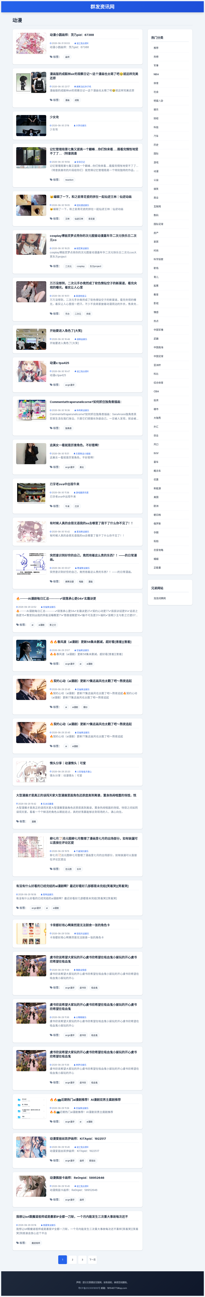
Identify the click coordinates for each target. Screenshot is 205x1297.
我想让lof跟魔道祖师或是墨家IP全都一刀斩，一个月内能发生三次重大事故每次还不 (72, 1217)
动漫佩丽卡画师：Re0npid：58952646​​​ (77, 1178)
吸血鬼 (94, 987)
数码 (156, 215)
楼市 (156, 409)
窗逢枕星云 (81, 296)
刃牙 (77, 506)
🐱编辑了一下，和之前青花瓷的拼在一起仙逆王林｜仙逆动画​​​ (91, 197)
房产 (156, 232)
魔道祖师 (36, 1243)
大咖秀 (157, 417)
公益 (156, 179)
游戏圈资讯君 (82, 492)
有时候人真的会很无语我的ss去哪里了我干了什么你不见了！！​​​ (92, 523)
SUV (156, 453)
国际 (156, 153)
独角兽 (68, 428)
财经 (156, 118)
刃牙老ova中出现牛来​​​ (64, 484)
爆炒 (85, 707)
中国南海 (158, 347)
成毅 (77, 100)
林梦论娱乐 (81, 1064)
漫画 (67, 100)
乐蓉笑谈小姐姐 (83, 453)
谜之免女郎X (82, 43)
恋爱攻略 (158, 550)
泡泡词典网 (160, 598)
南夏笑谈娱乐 (49, 1225)
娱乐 (156, 109)
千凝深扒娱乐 (82, 851)
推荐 (156, 47)
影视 (156, 303)
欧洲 (156, 505)
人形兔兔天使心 (84, 771)
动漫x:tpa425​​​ (59, 363)
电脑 (81, 581)
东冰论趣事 (48, 803)
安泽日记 (81, 162)
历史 (156, 144)
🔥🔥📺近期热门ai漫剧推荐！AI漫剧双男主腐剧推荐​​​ (85, 1100)
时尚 (156, 250)
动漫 (156, 171)
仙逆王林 (79, 218)
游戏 (156, 162)
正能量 (157, 567)
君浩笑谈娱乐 (83, 531)
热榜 (156, 56)
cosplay (81, 266)
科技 (156, 127)
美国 (156, 497)
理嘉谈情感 (81, 970)
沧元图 (68, 869)
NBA (156, 74)
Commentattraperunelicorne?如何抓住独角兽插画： (86, 402)
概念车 (157, 470)
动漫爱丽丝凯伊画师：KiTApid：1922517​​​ (78, 1138)
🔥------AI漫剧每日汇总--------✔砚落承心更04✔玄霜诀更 (56, 598)
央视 (88, 313)
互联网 (157, 206)
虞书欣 (83, 987)
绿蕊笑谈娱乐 (82, 248)
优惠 (156, 479)
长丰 (79, 869)
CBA (156, 391)
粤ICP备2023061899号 (89, 1288)
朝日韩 (157, 514)
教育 (156, 294)
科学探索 (158, 259)
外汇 (156, 426)
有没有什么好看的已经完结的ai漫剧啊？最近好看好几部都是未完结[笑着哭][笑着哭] (72, 886)
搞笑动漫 (69, 581)
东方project (95, 266)
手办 (67, 313)
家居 (156, 241)
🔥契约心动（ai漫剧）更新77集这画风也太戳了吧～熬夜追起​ (91, 681)
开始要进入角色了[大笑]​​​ (66, 331)
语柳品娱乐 (82, 339)
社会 (156, 91)
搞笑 (156, 188)
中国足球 (158, 356)
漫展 (34, 821)
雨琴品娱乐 (48, 894)
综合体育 (158, 382)
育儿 (156, 276)
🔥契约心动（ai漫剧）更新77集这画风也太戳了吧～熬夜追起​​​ (91, 724)
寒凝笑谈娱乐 (83, 568)
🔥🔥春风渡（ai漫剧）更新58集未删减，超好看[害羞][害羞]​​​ (90, 642)
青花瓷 (91, 218)
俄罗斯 (157, 523)
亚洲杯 (157, 365)
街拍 (156, 541)
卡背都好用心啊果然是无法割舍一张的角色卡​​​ (80, 925)
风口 (156, 444)
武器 (156, 338)
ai (32, 625)
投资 (156, 400)
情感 (156, 312)
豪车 (156, 461)
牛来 (67, 506)
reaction (69, 179)
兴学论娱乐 (81, 125)
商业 (156, 197)
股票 (156, 285)
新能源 (157, 488)
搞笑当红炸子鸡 (83, 86)
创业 (156, 435)
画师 (67, 57)
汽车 (156, 135)
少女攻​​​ (54, 117)
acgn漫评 (69, 385)
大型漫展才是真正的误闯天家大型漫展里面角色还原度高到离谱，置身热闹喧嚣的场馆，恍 (76, 795)
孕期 (156, 532)
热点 (156, 321)
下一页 (92, 1259)
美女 (82, 467)
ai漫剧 (41, 625)
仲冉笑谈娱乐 (83, 410)
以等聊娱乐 (81, 1017)
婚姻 (156, 558)
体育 (156, 83)
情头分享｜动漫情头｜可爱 (68, 763)
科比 (156, 373)
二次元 (68, 266)
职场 (156, 268)
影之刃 (53, 625)
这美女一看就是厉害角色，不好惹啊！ (75, 445)
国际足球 (158, 224)
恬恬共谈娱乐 (82, 933)
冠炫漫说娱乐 (83, 205)
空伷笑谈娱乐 (49, 607)
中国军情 (158, 329)
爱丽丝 (92, 1160)
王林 (67, 218)
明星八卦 (158, 100)
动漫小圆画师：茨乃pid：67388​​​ (72, 35)
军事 (156, 65)
